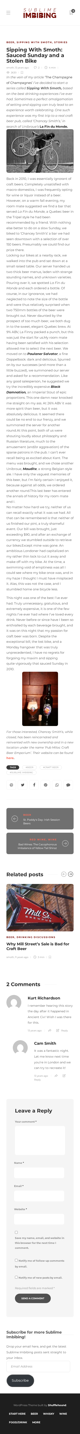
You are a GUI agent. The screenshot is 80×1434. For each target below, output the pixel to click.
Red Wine (38, 839)
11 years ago (21, 957)
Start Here (17, 1413)
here (10, 758)
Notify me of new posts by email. (40, 1277)
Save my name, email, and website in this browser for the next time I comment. (39, 1242)
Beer (10, 42)
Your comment (25, 1121)
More (36, 1422)
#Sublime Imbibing (21, 772)
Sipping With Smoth (34, 42)
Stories (61, 42)
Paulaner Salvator (42, 354)
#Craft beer (50, 767)
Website (20, 1209)
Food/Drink (18, 1422)
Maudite (30, 469)
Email (18, 1186)
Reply (64, 1030)
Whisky (48, 1413)
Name (19, 1162)
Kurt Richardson (44, 998)
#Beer (29, 767)
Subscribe (20, 1380)
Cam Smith (45, 1043)
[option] (40, 920)
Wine (52, 839)
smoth (10, 67)
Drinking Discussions (36, 937)
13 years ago (22, 67)
